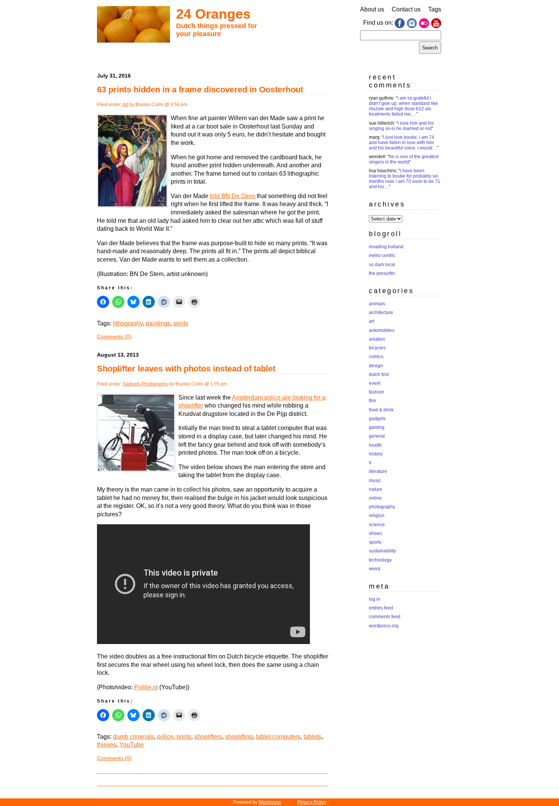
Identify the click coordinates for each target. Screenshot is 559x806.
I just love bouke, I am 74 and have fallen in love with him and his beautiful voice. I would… (403, 143)
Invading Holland (386, 246)
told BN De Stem (232, 196)
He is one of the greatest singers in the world (403, 159)
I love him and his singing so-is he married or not (401, 126)
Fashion (376, 392)
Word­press (270, 802)
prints (180, 323)
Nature (375, 489)
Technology (380, 560)
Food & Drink (381, 410)
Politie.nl (146, 687)
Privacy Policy (311, 802)
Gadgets (131, 384)
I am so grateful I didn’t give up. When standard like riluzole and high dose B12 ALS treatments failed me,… (403, 106)
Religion (376, 515)
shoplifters (208, 736)
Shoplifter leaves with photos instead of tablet (186, 368)
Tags (434, 9)
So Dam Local (382, 264)
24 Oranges (213, 14)
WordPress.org (384, 625)
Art (125, 104)
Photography (154, 384)
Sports (375, 542)
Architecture (381, 312)
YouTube (131, 744)
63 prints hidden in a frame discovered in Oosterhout (200, 89)
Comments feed (384, 616)
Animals (377, 303)
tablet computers (278, 736)
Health (375, 445)
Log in (374, 599)
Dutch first (379, 374)
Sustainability (382, 551)
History (376, 454)
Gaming (376, 427)
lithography (128, 323)
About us (372, 9)
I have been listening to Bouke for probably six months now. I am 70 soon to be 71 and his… (404, 178)
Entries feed (381, 608)
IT (370, 462)
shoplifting (239, 736)
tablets (312, 736)
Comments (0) (114, 336)
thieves (106, 744)
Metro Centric (382, 255)
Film (372, 400)
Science (377, 524)
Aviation (377, 339)
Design (376, 365)
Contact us (406, 9)
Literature (378, 471)
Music (375, 480)
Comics (376, 356)
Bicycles (377, 348)
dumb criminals (133, 736)
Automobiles (381, 330)
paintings (158, 323)
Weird (374, 568)
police (165, 736)
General (377, 436)
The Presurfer (382, 273)
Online (375, 498)
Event (374, 383)
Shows (375, 533)
